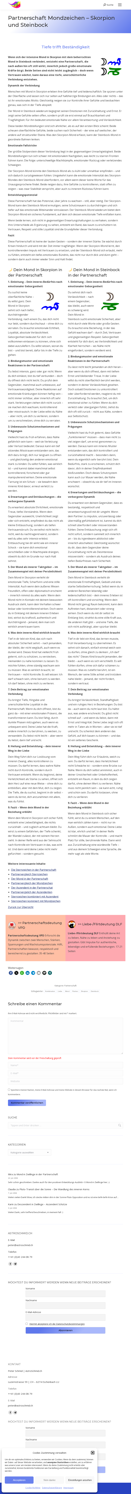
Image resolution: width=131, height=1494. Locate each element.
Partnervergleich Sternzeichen (29, 874)
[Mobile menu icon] (120, 5)
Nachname (31, 1300)
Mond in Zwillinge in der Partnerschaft (37, 1174)
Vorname (30, 1288)
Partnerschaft (70, 985)
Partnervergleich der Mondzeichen (32, 883)
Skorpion (84, 991)
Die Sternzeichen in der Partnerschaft (33, 870)
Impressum (68, 1487)
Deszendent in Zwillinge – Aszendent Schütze (42, 1204)
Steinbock (95, 991)
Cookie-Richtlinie (32, 1487)
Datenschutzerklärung (52, 1487)
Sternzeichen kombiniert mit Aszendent (34, 896)
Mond (67, 991)
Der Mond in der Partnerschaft (29, 878)
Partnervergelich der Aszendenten (31, 892)
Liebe (60, 991)
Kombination (50, 991)
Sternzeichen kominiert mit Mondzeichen (35, 901)
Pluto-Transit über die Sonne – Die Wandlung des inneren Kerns (54, 1189)
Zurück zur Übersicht (20, 907)
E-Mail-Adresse (33, 1312)
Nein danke (49, 1480)
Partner (75, 991)
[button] (92, 1452)
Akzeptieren (19, 1480)
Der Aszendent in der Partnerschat (32, 887)
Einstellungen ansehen (80, 1480)
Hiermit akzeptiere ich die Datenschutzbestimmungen (57, 1323)
